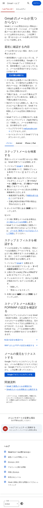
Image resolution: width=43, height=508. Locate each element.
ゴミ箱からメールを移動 (16, 222)
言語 (7, 501)
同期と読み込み (13, 472)
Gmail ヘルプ (13, 3)
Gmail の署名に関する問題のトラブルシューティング (23, 483)
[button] (3, 3)
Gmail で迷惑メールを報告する (19, 386)
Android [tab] (19, 143)
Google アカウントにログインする (19, 375)
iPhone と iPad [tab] (30, 143)
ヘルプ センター (8, 9)
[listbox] (11, 504)
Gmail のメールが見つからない (19, 452)
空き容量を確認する (16, 75)
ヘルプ (7, 446)
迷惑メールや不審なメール (17, 457)
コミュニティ (21, 9)
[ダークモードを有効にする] (22, 503)
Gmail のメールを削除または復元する (21, 389)
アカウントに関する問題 (17, 467)
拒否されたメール (14, 477)
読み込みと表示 (13, 462)
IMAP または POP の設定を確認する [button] (19, 345)
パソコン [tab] (9, 143)
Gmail (19, 166)
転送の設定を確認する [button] (13, 340)
